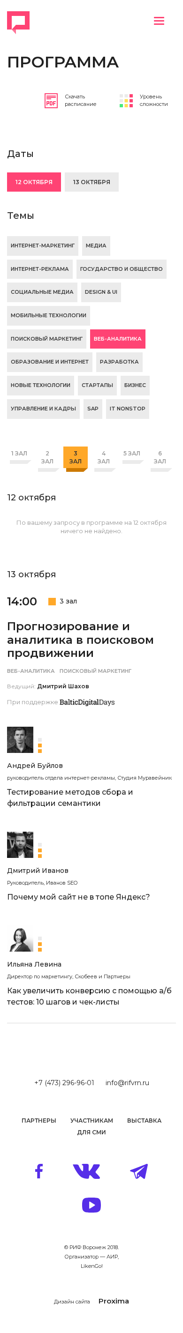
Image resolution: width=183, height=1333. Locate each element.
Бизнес (135, 385)
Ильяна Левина (34, 964)
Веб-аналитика (118, 338)
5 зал (131, 453)
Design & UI (101, 292)
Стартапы (97, 385)
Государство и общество (121, 269)
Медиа (96, 245)
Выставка (144, 1120)
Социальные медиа (42, 292)
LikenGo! (92, 1266)
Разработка (119, 361)
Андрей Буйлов (35, 765)
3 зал (75, 457)
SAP (93, 408)
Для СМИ (91, 1132)
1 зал (19, 453)
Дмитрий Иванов (38, 870)
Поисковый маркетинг (47, 338)
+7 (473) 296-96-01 (64, 1083)
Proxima (114, 1300)
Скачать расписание (81, 100)
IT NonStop (127, 408)
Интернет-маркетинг (43, 245)
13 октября (91, 182)
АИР (112, 1256)
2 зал (47, 457)
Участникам (91, 1120)
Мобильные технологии (48, 315)
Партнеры (39, 1120)
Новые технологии (40, 385)
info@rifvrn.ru (127, 1083)
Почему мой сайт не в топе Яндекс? (78, 897)
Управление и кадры (43, 408)
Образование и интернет (50, 361)
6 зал (160, 457)
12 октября (34, 182)
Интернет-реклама (40, 269)
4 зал (104, 457)
